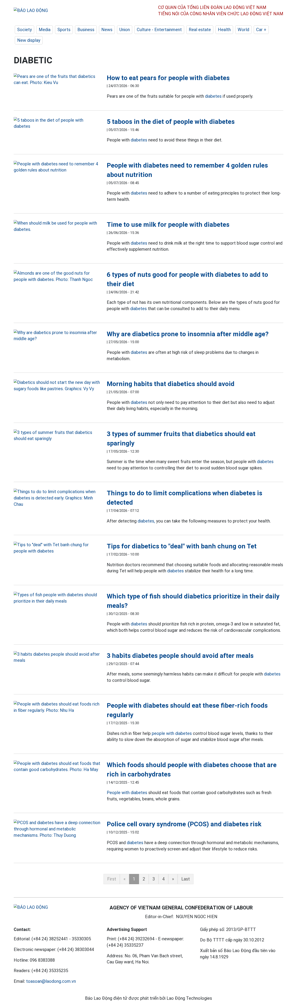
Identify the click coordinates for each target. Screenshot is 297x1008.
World (243, 29)
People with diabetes (127, 792)
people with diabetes (172, 733)
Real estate (200, 29)
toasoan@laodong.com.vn (51, 981)
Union (124, 29)
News (106, 29)
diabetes (213, 96)
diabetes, (146, 521)
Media (44, 29)
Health (224, 29)
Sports (63, 29)
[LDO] (57, 79)
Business (85, 29)
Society (24, 29)
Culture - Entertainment (159, 29)
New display (28, 40)
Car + (261, 29)
